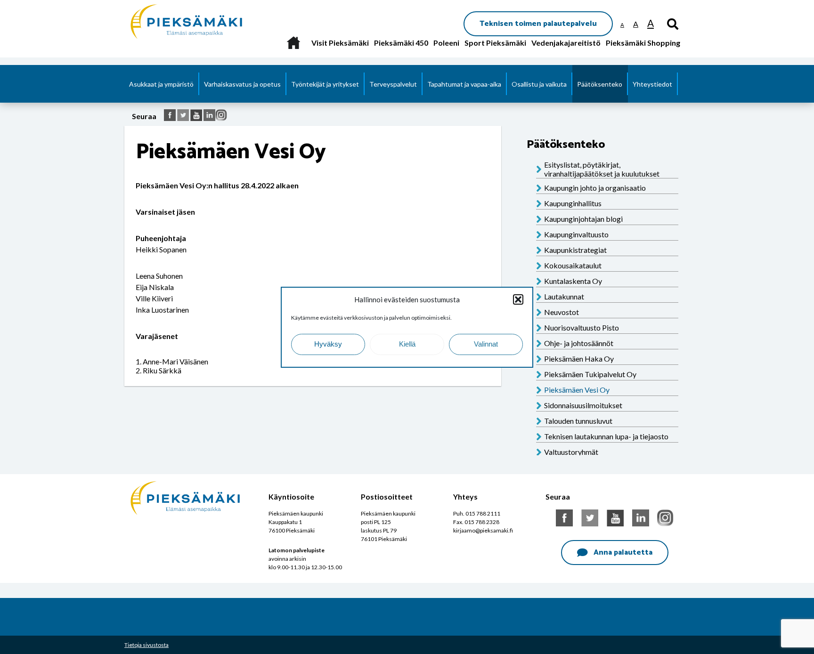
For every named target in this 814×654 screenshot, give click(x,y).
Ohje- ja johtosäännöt (578, 343)
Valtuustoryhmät (571, 451)
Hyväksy (328, 344)
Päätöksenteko (599, 84)
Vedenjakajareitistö (566, 42)
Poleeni (446, 42)
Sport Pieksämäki (495, 42)
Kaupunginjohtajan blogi (583, 218)
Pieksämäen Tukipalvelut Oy (590, 374)
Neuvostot (561, 311)
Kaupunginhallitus (573, 203)
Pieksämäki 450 (401, 42)
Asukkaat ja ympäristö (161, 84)
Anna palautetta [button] (623, 552)
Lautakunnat (564, 296)
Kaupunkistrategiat (575, 249)
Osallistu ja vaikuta (539, 84)
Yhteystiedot (652, 84)
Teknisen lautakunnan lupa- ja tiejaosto (606, 436)
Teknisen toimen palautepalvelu (538, 23)
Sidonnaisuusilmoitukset (583, 405)
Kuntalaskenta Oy (573, 280)
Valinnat (486, 344)
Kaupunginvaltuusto (576, 234)
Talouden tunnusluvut (578, 420)
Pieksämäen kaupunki (165, 4)
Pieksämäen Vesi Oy (577, 389)
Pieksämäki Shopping (643, 42)
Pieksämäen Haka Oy (579, 358)
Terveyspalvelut (393, 84)
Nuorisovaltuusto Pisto (581, 327)
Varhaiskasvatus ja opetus (242, 84)
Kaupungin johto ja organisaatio (595, 187)
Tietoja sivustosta (146, 644)
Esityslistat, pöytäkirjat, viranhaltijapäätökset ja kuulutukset (601, 169)
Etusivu (293, 42)
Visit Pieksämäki (340, 42)
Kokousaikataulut (573, 265)
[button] (518, 299)
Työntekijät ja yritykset (325, 84)
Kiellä (407, 344)
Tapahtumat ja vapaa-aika (464, 84)
